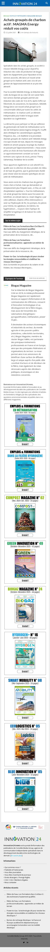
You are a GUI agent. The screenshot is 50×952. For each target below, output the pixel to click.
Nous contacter (10, 882)
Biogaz (6, 16)
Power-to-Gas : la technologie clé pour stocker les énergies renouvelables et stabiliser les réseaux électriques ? (24, 259)
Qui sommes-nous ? (13, 867)
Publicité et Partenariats (14, 870)
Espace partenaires (18, 16)
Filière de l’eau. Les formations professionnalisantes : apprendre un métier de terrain (24, 242)
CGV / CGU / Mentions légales (16, 880)
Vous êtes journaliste (13, 872)
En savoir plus (16, 855)
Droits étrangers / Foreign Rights (17, 877)
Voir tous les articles (36, 278)
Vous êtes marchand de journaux (18, 875)
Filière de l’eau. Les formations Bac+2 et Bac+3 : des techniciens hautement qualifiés (24, 227)
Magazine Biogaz (34, 16)
